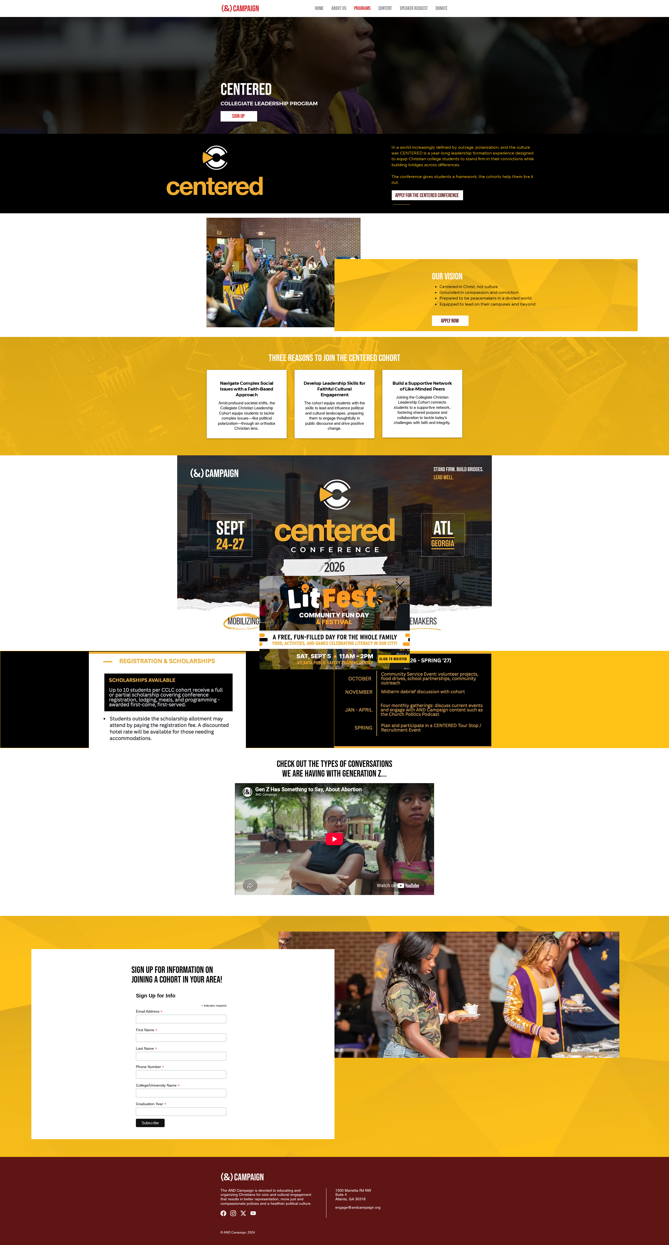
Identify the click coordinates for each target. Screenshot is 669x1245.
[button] (400, 585)
